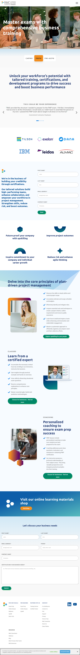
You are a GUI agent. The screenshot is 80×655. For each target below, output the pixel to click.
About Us (44, 623)
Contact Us (45, 609)
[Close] (77, 651)
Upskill (10, 614)
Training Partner (34, 606)
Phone (43, 543)
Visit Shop (26, 508)
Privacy (44, 616)
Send (41, 212)
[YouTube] (75, 604)
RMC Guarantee (46, 621)
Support (44, 614)
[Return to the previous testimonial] (3, 112)
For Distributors (46, 606)
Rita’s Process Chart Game (15, 641)
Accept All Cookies (65, 651)
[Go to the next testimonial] (76, 112)
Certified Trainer (34, 609)
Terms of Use (45, 618)
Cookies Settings (54, 651)
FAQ (43, 611)
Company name (42, 202)
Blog (10, 638)
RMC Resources (12, 643)
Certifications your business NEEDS (13, 564)
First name (41, 170)
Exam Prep (11, 606)
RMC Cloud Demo (13, 633)
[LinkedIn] (69, 604)
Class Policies (45, 626)
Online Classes (12, 609)
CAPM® (29, 58)
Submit (6, 588)
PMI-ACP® (49, 58)
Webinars (11, 611)
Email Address (42, 191)
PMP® (38, 58)
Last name (41, 181)
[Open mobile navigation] (76, 3)
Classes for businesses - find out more (22, 401)
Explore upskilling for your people (56, 336)
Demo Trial (11, 616)
